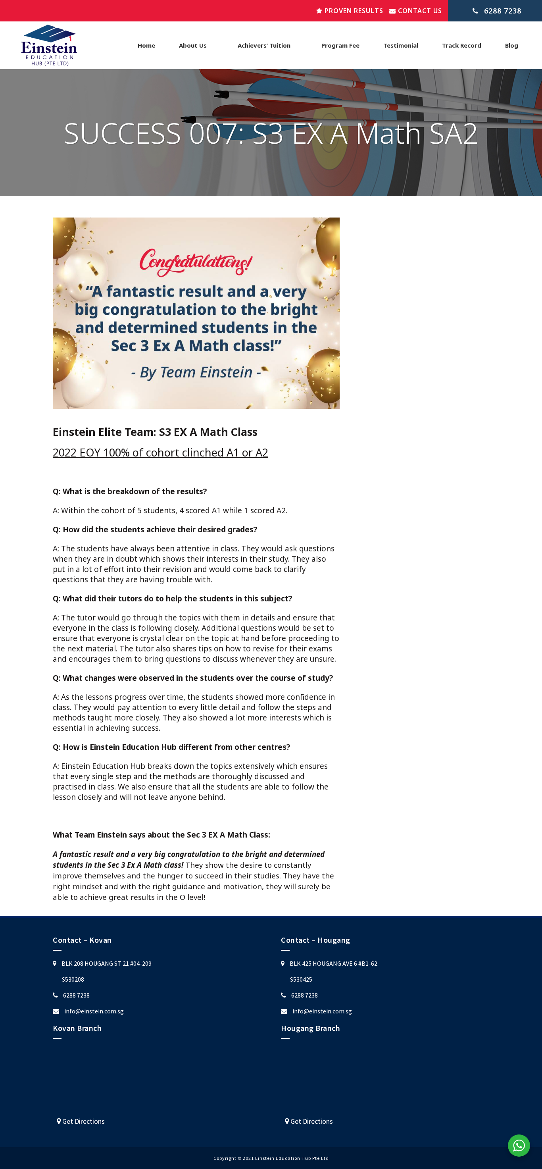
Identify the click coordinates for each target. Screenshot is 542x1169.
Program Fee (340, 45)
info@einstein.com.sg (94, 1011)
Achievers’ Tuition (264, 45)
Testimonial (400, 45)
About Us (193, 45)
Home (146, 45)
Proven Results (353, 10)
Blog (511, 45)
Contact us (419, 10)
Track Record (461, 45)
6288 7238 (76, 995)
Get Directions (83, 1121)
